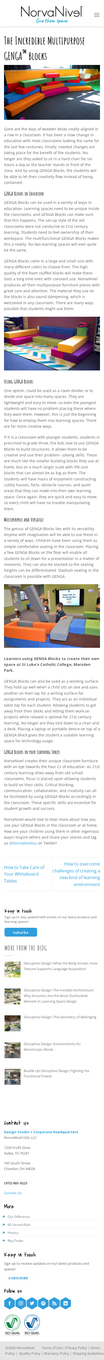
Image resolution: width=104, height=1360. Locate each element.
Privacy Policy (77, 1347)
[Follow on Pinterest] (43, 1303)
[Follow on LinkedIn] (65, 1303)
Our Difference (19, 1216)
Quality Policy (29, 1353)
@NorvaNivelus (23, 843)
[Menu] (97, 14)
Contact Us (12, 1192)
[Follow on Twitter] (32, 1303)
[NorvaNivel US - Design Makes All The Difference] (52, 15)
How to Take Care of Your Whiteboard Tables (24, 874)
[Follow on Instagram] (20, 1303)
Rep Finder (15, 1240)
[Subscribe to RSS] (54, 1303)
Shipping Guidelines (88, 1353)
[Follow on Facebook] (9, 1303)
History (13, 1232)
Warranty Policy (56, 1353)
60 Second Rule (19, 1224)
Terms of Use (52, 1347)
